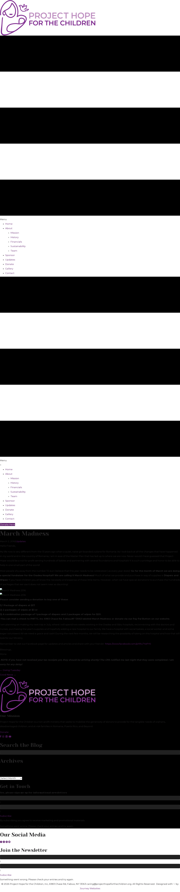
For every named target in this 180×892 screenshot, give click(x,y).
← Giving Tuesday (10, 670)
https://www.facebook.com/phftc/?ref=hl (128, 643)
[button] (4, 732)
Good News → (8, 674)
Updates (21, 541)
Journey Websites (90, 888)
